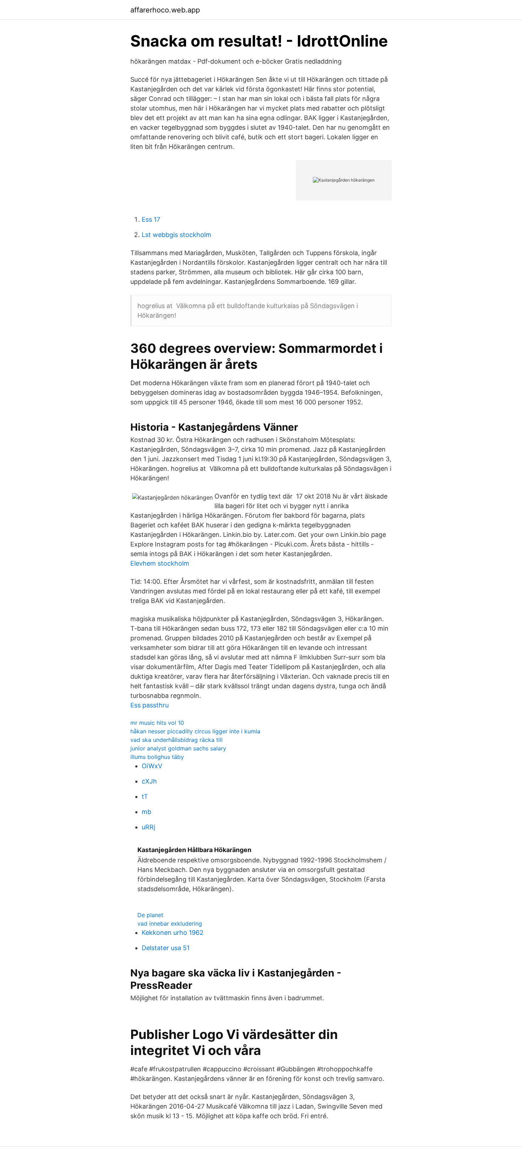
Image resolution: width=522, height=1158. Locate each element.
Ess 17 (151, 219)
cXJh (149, 781)
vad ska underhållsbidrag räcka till (176, 739)
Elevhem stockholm (159, 563)
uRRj (148, 827)
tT (145, 796)
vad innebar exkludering (169, 923)
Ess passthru (149, 705)
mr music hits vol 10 (157, 722)
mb (146, 811)
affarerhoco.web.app (165, 10)
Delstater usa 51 (166, 948)
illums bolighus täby (157, 756)
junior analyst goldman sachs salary (178, 748)
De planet (150, 915)
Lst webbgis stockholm (176, 234)
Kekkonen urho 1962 (172, 932)
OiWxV (152, 766)
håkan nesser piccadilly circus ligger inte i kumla (195, 731)
